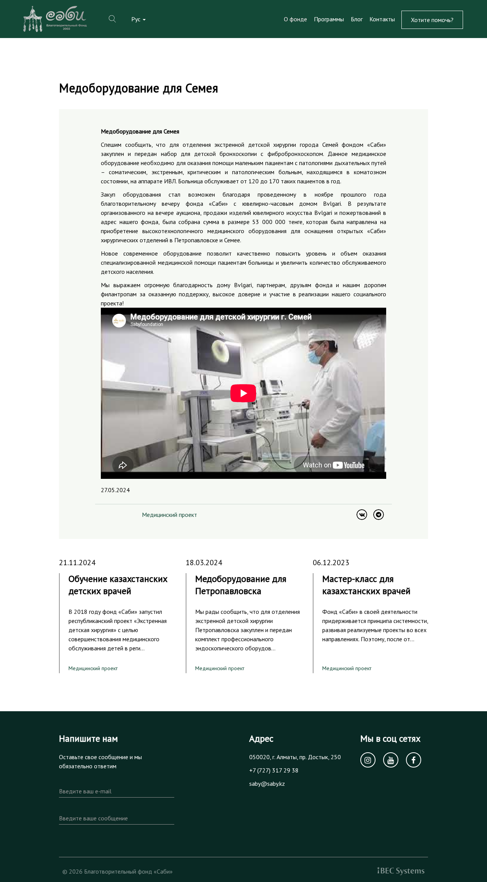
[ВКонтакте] (361, 514)
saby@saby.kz (267, 783)
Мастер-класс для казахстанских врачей (366, 585)
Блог (357, 19)
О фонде (295, 19)
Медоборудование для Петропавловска (240, 585)
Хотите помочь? (432, 20)
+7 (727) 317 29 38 (274, 770)
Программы (329, 19)
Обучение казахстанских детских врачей (117, 585)
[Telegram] (378, 514)
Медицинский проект (169, 514)
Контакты (382, 19)
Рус (136, 19)
